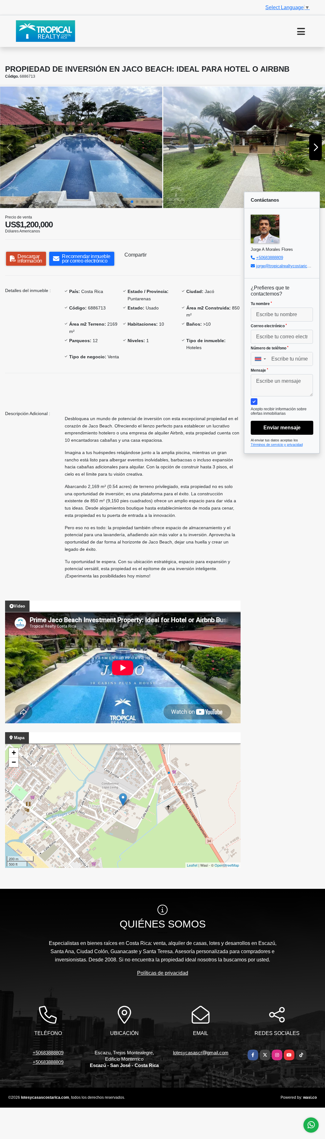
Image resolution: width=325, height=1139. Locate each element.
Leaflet (192, 865)
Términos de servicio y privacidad (277, 444)
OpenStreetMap (227, 865)
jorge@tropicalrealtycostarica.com (287, 266)
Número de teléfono (270, 348)
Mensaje (259, 370)
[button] (132, 201)
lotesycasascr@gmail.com (201, 1052)
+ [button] (14, 753)
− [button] (14, 762)
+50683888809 (269, 257)
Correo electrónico (269, 326)
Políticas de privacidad (162, 973)
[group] (81, 147)
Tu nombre (261, 303)
